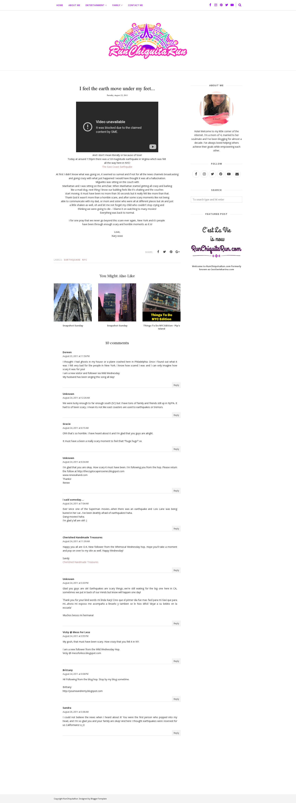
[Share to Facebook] (158, 252)
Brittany (68, 670)
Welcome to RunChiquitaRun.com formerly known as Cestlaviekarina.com (216, 268)
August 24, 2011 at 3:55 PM (75, 636)
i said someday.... (73, 499)
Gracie (67, 424)
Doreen (67, 352)
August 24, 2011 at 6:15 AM (76, 428)
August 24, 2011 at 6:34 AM (76, 461)
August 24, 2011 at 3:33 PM (75, 583)
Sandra (67, 707)
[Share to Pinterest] (171, 252)
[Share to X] (164, 252)
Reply (176, 385)
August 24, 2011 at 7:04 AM (76, 503)
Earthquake (72, 259)
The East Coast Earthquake (117, 166)
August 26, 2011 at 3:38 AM (76, 711)
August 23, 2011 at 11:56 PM (76, 356)
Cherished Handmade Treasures (82, 537)
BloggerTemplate (99, 798)
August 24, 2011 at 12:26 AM (76, 397)
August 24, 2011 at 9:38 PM (75, 674)
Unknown (68, 393)
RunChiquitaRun (70, 798)
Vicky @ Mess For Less (76, 632)
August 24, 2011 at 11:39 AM (76, 541)
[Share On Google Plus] (177, 252)
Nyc (84, 259)
